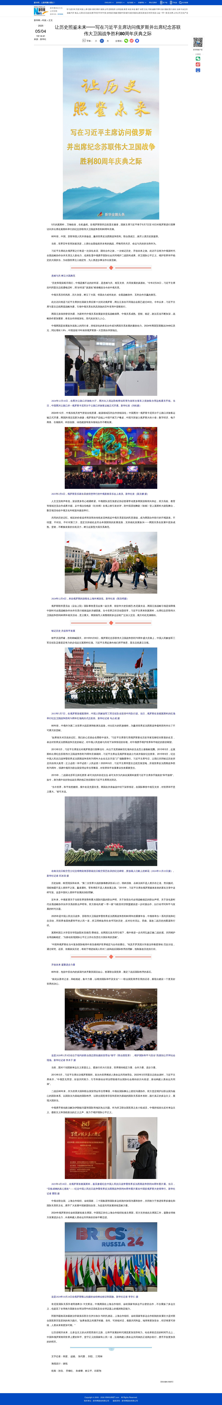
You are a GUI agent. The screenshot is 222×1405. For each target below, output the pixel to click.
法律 (178, 9)
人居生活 (82, 13)
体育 (142, 9)
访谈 (162, 9)
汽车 (72, 13)
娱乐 (146, 13)
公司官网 (53, 11)
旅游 (131, 13)
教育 (125, 9)
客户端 (165, 2)
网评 (98, 9)
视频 (166, 9)
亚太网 (170, 13)
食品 (76, 13)
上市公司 (177, 13)
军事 (158, 9)
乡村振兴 (110, 13)
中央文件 (184, 9)
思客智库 (112, 9)
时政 (82, 9)
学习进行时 (71, 9)
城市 (127, 13)
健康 (154, 9)
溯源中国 (121, 13)
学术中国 (102, 13)
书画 (150, 9)
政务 (174, 9)
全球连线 (119, 9)
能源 (135, 13)
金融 (68, 13)
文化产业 (184, 13)
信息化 (88, 13)
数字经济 (95, 13)
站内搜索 (185, 2)
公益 (158, 13)
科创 (133, 9)
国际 (90, 9)
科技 (129, 9)
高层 (78, 9)
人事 (86, 9)
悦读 (154, 13)
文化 (146, 9)
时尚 (150, 13)
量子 (138, 9)
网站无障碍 (153, 2)
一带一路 (164, 13)
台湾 (106, 9)
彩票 (143, 13)
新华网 (37, 20)
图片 (170, 9)
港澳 (102, 9)
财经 (94, 9)
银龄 (116, 13)
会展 (139, 13)
